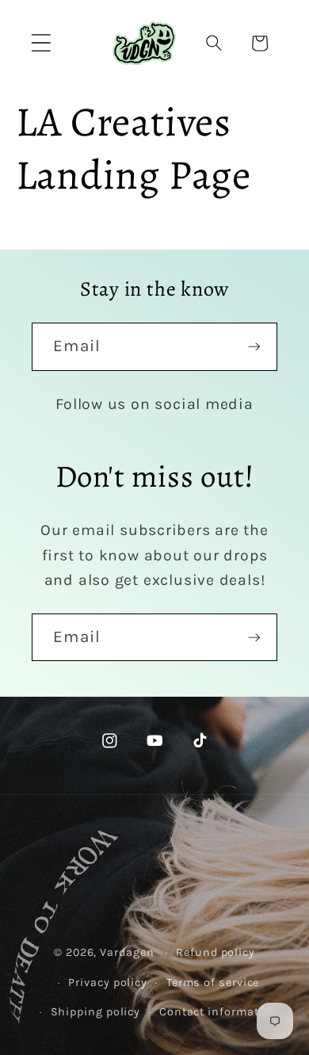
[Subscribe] (254, 347)
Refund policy (215, 952)
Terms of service (213, 982)
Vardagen (127, 952)
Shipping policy (96, 1012)
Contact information (218, 1012)
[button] (40, 43)
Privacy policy (107, 982)
